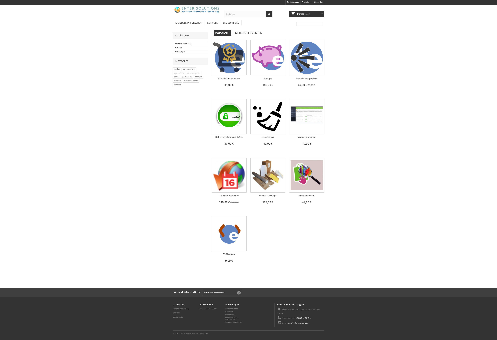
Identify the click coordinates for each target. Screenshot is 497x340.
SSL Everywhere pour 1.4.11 (229, 137)
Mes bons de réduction (234, 322)
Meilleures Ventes (248, 32)
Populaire (222, 33)
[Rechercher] (269, 14)
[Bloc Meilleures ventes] (229, 58)
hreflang (177, 85)
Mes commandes (231, 308)
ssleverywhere (189, 69)
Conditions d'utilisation (208, 308)
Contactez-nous (293, 2)
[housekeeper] (268, 116)
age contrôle (179, 73)
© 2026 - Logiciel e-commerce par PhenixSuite (190, 333)
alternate (177, 81)
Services (212, 22)
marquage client (306, 195)
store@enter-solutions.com (298, 323)
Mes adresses (230, 315)
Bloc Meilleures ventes (229, 78)
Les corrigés (231, 22)
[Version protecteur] (307, 116)
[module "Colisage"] (268, 175)
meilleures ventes (191, 81)
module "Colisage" (268, 195)
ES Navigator (229, 254)
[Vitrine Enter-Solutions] (197, 10)
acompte (198, 77)
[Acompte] (268, 58)
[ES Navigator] (229, 233)
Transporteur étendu (229, 195)
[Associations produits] (307, 58)
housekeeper (268, 137)
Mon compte (232, 304)
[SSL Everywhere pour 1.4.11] (229, 116)
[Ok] (239, 293)
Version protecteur (307, 137)
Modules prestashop (188, 22)
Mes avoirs (229, 312)
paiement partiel (193, 73)
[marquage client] (307, 175)
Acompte (268, 78)
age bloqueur (186, 77)
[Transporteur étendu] (229, 175)
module (177, 69)
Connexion (318, 2)
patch (176, 77)
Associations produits (306, 78)
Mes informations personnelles (232, 318)
